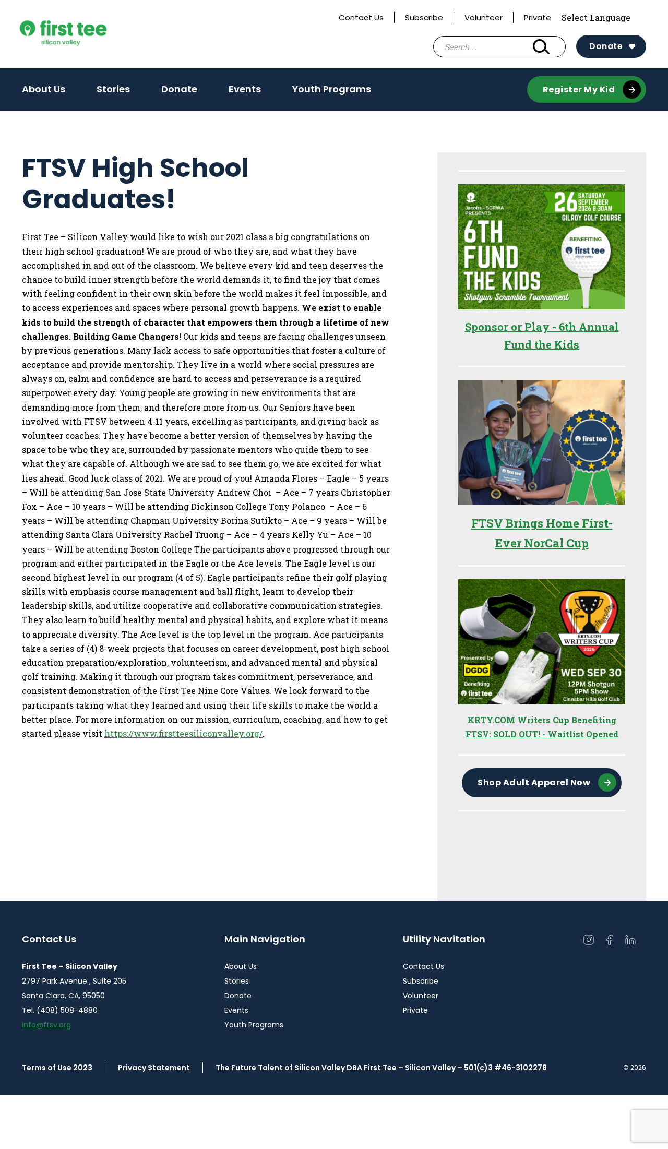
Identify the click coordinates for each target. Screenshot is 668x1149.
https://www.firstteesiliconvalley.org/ (183, 733)
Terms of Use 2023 (57, 1067)
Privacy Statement (154, 1067)
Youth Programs (331, 88)
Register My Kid (579, 89)
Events (245, 88)
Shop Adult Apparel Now (534, 782)
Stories (113, 88)
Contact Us (361, 17)
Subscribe (424, 17)
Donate (606, 46)
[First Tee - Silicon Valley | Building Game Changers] (84, 34)
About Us (43, 88)
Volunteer (483, 17)
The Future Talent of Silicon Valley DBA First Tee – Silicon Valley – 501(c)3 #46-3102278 (381, 1067)
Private (537, 17)
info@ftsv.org (46, 1025)
